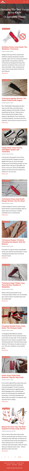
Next (19, 457)
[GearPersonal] (3, 2)
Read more (5, 73)
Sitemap (20, 464)
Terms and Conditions (9, 463)
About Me (14, 464)
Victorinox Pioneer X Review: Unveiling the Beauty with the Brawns (13, 242)
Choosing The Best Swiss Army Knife (14, 11)
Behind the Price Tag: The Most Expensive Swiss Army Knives (14, 428)
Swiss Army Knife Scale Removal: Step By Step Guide (13, 376)
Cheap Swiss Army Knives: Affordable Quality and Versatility (12, 150)
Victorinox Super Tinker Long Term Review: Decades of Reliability (13, 285)
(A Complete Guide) (14, 16)
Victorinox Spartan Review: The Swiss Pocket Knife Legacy (14, 99)
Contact (9, 464)
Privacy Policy (20, 463)
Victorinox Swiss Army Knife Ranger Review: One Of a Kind (13, 200)
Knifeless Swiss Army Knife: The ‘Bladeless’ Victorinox (14, 48)
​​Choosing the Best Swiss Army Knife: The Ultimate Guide (13, 327)
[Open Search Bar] (24, 2)
